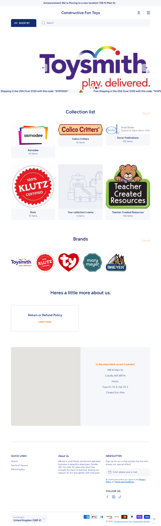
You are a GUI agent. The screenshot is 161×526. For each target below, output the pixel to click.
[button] (148, 12)
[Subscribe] (146, 472)
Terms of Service (19, 465)
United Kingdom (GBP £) (27, 520)
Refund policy (18, 469)
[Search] (42, 23)
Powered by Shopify (141, 521)
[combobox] (94, 23)
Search (14, 461)
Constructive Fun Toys (123, 521)
